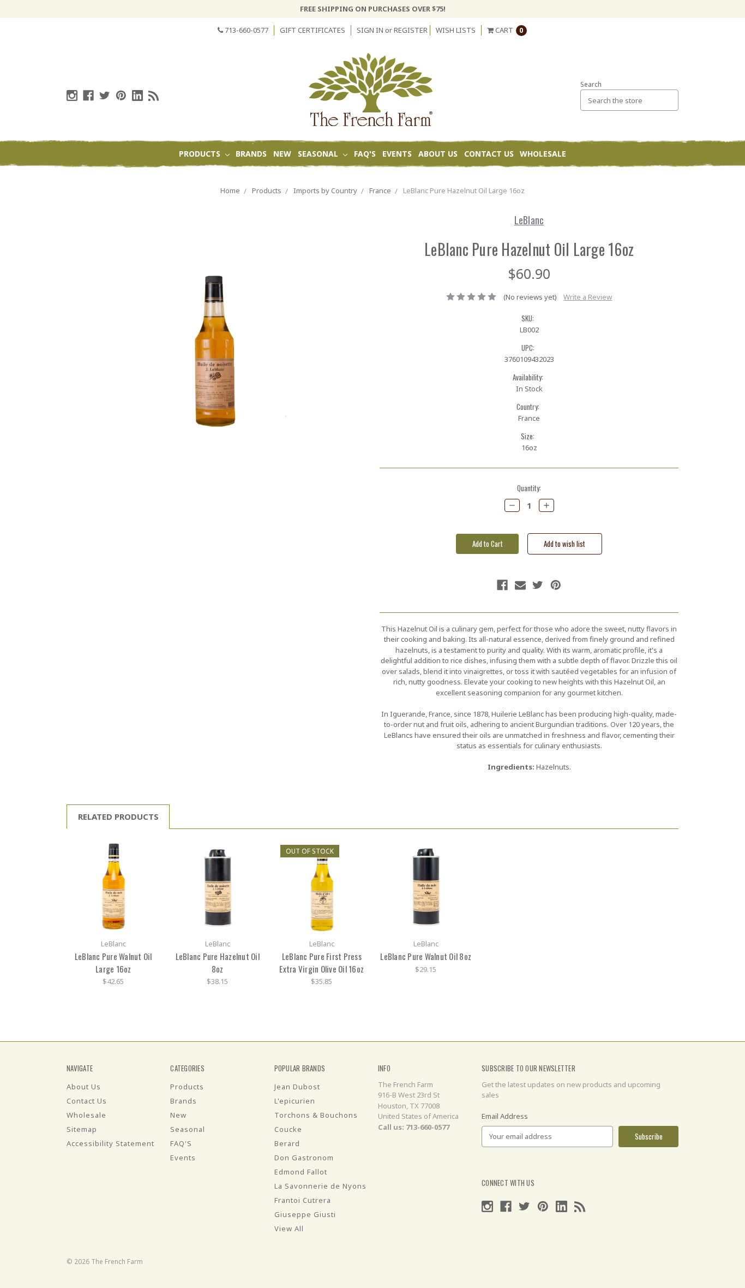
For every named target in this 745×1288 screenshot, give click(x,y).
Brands (251, 153)
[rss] (153, 95)
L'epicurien (294, 1101)
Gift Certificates (312, 30)
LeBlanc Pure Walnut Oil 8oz (425, 956)
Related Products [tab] (118, 816)
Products (201, 153)
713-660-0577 (245, 30)
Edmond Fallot (300, 1172)
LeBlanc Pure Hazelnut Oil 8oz (218, 962)
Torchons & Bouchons (316, 1115)
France (380, 190)
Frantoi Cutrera (302, 1200)
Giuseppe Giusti (305, 1214)
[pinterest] (121, 95)
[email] (520, 585)
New (282, 153)
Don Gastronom (304, 1157)
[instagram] (72, 95)
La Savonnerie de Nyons (320, 1186)
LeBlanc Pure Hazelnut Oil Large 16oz (464, 190)
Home (230, 190)
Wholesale (543, 153)
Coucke (288, 1129)
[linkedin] (137, 95)
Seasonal (319, 153)
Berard (287, 1143)
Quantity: (529, 488)
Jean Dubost (297, 1087)
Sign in (370, 30)
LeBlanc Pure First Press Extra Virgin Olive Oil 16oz (321, 962)
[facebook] (88, 95)
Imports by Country (325, 190)
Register (411, 30)
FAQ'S (365, 153)
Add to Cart (113, 886)
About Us (438, 153)
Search (591, 84)
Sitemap (82, 1129)
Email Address (505, 1116)
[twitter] (104, 95)
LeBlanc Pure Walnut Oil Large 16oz (113, 962)
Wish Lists (456, 30)
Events (397, 153)
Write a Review (587, 297)
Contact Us (489, 153)
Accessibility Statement (110, 1143)
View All (289, 1228)
